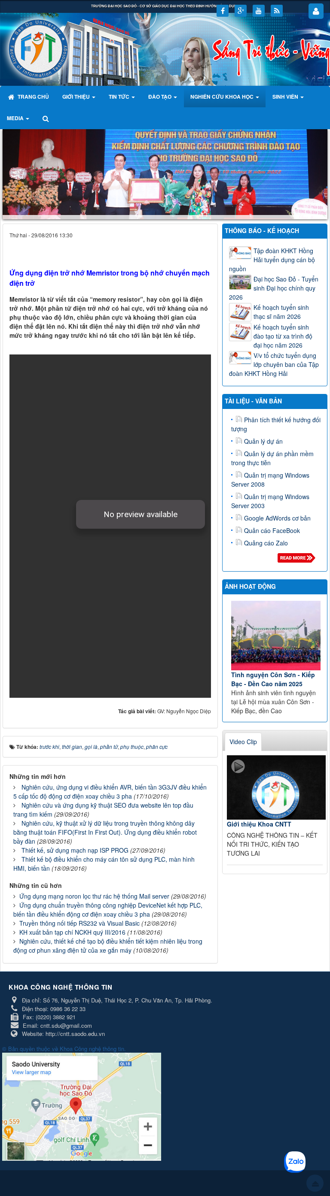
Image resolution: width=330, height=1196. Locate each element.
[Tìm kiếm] (46, 118)
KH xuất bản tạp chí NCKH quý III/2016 (72, 932)
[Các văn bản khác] (298, 560)
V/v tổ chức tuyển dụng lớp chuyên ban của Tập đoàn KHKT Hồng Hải (274, 364)
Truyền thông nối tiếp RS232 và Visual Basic (79, 923)
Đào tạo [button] (160, 96)
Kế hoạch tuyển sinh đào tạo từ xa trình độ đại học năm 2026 (283, 336)
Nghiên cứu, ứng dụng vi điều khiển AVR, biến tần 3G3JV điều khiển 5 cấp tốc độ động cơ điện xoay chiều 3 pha (110, 791)
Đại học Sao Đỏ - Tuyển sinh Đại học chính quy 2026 (273, 288)
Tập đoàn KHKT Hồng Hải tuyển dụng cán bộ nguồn (272, 259)
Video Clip (243, 741)
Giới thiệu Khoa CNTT (259, 824)
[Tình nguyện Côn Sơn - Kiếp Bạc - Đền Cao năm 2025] (276, 635)
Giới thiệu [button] (76, 96)
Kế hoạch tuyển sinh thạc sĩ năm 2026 (281, 312)
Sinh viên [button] (285, 96)
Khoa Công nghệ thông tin (92, 1049)
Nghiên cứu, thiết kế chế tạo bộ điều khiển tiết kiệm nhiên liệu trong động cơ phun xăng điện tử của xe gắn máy (107, 945)
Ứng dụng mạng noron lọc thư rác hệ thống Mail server (94, 896)
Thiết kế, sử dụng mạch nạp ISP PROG (74, 850)
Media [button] (16, 118)
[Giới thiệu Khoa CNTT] (276, 787)
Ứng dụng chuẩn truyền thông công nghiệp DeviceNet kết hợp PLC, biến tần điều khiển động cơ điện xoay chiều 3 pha (107, 909)
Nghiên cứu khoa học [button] (222, 96)
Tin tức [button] (120, 96)
